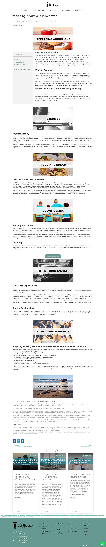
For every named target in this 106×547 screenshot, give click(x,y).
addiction (22, 515)
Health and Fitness (89, 515)
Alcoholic (28, 515)
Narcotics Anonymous (6, 516)
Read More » (18, 497)
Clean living (63, 515)
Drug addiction (71, 515)
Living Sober (98, 515)
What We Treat (39, 10)
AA (18, 515)
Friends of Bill (80, 515)
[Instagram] (92, 545)
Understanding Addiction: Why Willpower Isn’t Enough (25, 476)
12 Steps (14, 515)
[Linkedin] (89, 545)
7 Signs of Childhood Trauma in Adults (80, 475)
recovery (26, 516)
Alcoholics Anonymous (37, 515)
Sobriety (31, 516)
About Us (53, 10)
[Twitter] (86, 545)
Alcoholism (47, 515)
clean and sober (55, 515)
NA (103, 515)
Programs (24, 10)
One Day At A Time (18, 516)
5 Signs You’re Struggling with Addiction (49, 476)
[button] (14, 441)
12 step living (8, 515)
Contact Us (79, 10)
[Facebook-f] (83, 545)
